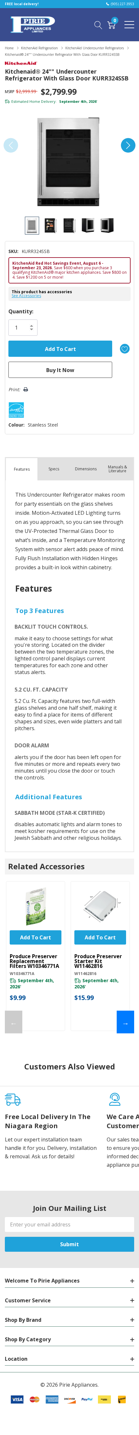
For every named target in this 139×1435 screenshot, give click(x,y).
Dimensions (86, 469)
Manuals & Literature (117, 469)
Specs (53, 469)
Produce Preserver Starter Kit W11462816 (98, 961)
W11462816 (85, 973)
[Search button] (98, 24)
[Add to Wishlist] (125, 349)
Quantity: (20, 311)
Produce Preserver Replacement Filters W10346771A (34, 961)
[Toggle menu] (129, 25)
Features (22, 469)
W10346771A (22, 973)
